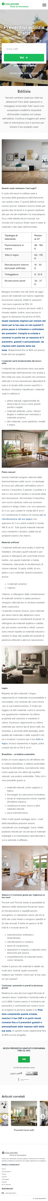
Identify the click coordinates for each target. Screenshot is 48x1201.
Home (4, 1169)
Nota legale (5, 1179)
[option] (24, 1117)
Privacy (4, 1174)
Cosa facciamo (6, 1171)
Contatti (4, 1182)
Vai (22, 57)
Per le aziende (6, 1184)
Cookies (4, 1176)
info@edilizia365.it (10, 1193)
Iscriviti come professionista (24, 73)
